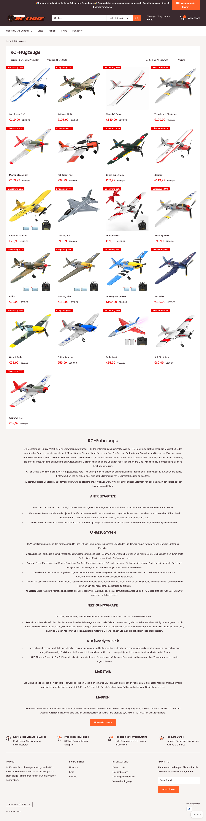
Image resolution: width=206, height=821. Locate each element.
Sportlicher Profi (17, 114)
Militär (12, 296)
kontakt (72, 776)
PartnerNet (77, 31)
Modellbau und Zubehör (17, 31)
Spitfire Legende (66, 357)
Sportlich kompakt (18, 235)
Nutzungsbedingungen (124, 776)
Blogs (40, 31)
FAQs (64, 31)
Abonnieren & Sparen (188, 5)
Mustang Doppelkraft (116, 296)
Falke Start (111, 357)
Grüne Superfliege (115, 175)
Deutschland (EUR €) (17, 804)
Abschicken (168, 789)
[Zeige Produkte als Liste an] (194, 60)
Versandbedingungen (123, 781)
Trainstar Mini (113, 235)
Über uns (73, 767)
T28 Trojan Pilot (65, 175)
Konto (150, 19)
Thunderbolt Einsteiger (165, 114)
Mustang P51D (161, 235)
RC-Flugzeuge (20, 41)
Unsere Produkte (103, 722)
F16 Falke (159, 296)
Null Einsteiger (161, 357)
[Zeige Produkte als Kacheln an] (189, 60)
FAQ (71, 772)
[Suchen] (137, 18)
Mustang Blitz (64, 296)
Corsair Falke (16, 357)
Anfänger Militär (65, 114)
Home (8, 41)
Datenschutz (119, 767)
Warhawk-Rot (15, 418)
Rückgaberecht (120, 772)
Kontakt (52, 31)
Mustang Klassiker (18, 175)
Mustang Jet (64, 235)
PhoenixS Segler (114, 114)
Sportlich (158, 175)
